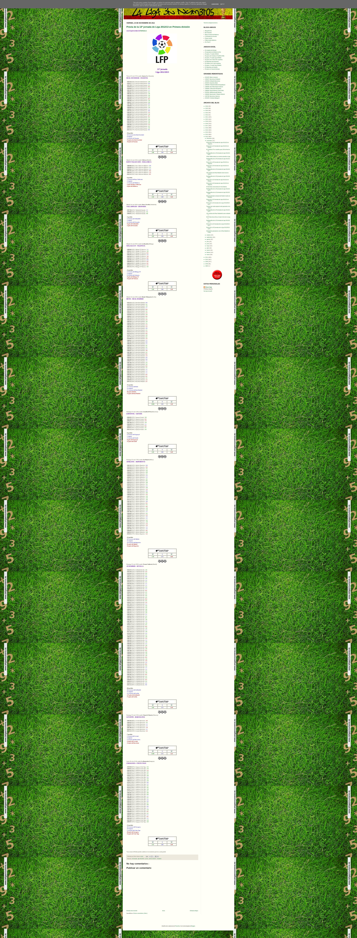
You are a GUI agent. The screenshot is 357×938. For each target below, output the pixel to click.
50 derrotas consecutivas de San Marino (216, 186)
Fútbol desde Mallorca (210, 40)
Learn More (215, 4)
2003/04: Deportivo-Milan (211, 83)
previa (146, 858)
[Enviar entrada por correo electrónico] (146, 856)
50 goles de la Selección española (213, 59)
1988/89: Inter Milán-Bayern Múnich (214, 86)
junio (208, 243)
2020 (206, 119)
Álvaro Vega (208, 287)
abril (208, 248)
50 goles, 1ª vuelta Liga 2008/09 (213, 65)
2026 (206, 106)
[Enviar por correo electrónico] (150, 856)
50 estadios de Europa (210, 50)
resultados (159, 858)
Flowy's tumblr (208, 38)
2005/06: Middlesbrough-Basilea (213, 92)
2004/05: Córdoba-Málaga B (212, 98)
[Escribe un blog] (152, 856)
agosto (208, 239)
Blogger (193, 926)
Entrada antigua (194, 910)
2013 (206, 134)
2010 (206, 259)
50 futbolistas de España (211, 67)
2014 (206, 132)
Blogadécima (208, 30)
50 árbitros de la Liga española (213, 63)
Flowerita (177, 926)
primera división (152, 858)
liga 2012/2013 (141, 858)
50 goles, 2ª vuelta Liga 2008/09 (213, 57)
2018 (206, 123)
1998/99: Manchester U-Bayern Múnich (215, 94)
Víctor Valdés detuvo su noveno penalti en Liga (218, 156)
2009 (206, 261)
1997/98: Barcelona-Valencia (212, 96)
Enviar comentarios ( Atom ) (140, 913)
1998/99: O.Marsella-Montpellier (213, 88)
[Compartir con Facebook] (156, 856)
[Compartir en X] (154, 856)
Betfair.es (143, 31)
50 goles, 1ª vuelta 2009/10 (212, 54)
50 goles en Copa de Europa (212, 69)
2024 (206, 110)
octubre (209, 235)
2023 (206, 112)
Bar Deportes (208, 32)
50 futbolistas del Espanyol (212, 61)
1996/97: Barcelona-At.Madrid (212, 79)
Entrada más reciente (131, 910)
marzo (208, 250)
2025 (206, 108)
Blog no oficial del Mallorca (212, 34)
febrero (208, 252)
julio (208, 241)
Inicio (163, 910)
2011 (206, 257)
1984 (206, 266)
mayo (208, 246)
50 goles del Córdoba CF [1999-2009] (214, 56)
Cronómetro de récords (211, 36)
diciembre (209, 138)
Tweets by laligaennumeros (210, 22)
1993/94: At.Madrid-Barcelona (212, 81)
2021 (206, 117)
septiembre (210, 237)
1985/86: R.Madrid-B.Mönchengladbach (215, 84)
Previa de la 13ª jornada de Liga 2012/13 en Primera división (158, 27)
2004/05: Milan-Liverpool (211, 77)
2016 (206, 127)
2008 (206, 264)
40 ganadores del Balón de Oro (213, 52)
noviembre (209, 140)
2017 (206, 125)
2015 (206, 130)
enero (208, 254)
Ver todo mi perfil (208, 291)
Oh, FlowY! (207, 42)
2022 (206, 115)
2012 (206, 136)
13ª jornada (134, 858)
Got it (222, 4)
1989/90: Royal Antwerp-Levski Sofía (214, 90)
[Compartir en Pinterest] (158, 856)
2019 (206, 121)
